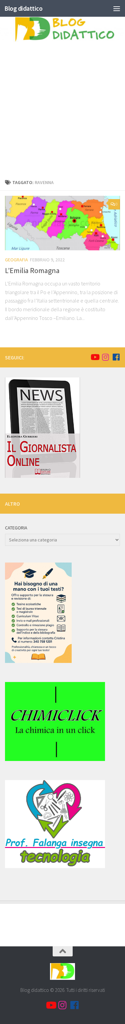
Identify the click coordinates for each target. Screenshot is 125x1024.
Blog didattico (23, 8)
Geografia (16, 260)
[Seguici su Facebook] (116, 357)
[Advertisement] (62, 108)
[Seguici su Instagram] (105, 357)
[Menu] (116, 8)
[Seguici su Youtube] (95, 357)
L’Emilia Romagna (32, 270)
